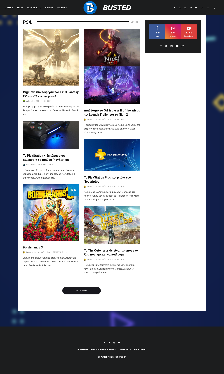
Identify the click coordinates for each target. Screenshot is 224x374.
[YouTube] (190, 7)
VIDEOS (49, 7)
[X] (180, 7)
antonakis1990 (32, 101)
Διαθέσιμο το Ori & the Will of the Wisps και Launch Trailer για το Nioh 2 (112, 112)
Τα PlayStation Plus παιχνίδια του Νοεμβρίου (107, 179)
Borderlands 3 (33, 247)
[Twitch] (196, 7)
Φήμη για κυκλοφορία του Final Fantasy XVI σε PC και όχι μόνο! (51, 94)
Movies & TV (34, 7)
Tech (20, 7)
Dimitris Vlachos (33, 165)
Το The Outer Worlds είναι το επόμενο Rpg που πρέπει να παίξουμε (111, 252)
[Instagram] (185, 7)
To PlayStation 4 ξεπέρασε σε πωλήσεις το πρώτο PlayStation (46, 158)
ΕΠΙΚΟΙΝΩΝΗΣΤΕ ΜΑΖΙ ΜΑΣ (103, 349)
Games (9, 7)
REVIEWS (62, 7)
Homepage (82, 349)
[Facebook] (174, 7)
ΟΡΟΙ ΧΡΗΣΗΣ (140, 349)
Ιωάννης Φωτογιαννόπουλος (38, 252)
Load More (81, 291)
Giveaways (125, 349)
